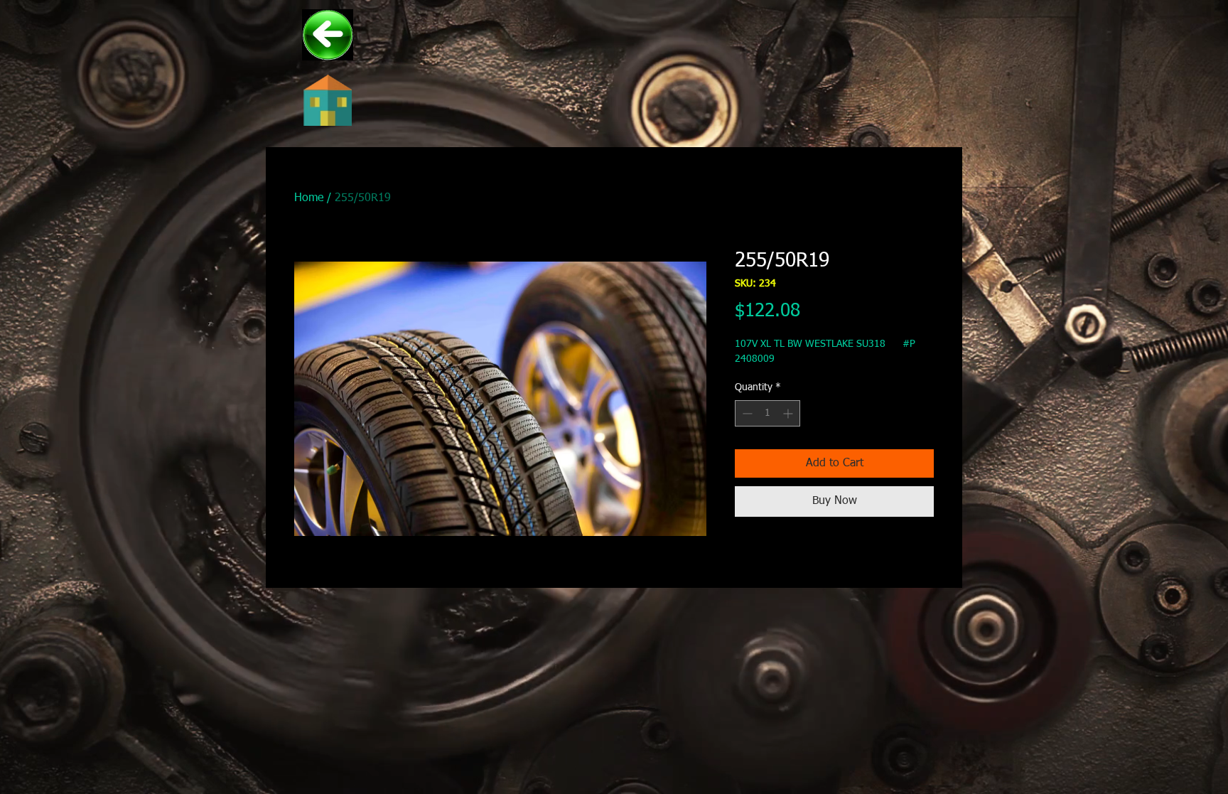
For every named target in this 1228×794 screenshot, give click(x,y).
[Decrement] (746, 413)
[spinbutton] (767, 413)
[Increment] (789, 413)
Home (308, 198)
